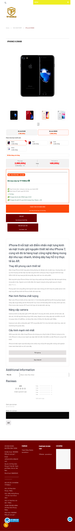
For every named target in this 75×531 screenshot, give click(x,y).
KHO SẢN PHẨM (17, 28)
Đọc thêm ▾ (37, 360)
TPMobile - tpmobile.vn (45, 454)
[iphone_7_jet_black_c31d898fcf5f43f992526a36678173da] (37, 75)
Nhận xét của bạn (11, 410)
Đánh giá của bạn (11, 404)
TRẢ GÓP (21, 218)
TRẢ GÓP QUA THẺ (23, 227)
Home (7, 28)
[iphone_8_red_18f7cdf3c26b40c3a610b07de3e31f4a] (29, 115)
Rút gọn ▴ (37, 352)
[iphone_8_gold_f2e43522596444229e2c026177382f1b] (45, 115)
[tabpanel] (14, 114)
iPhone (13, 284)
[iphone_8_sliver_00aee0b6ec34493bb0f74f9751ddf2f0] (61, 115)
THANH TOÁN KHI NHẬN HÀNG (37, 208)
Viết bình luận (40, 398)
